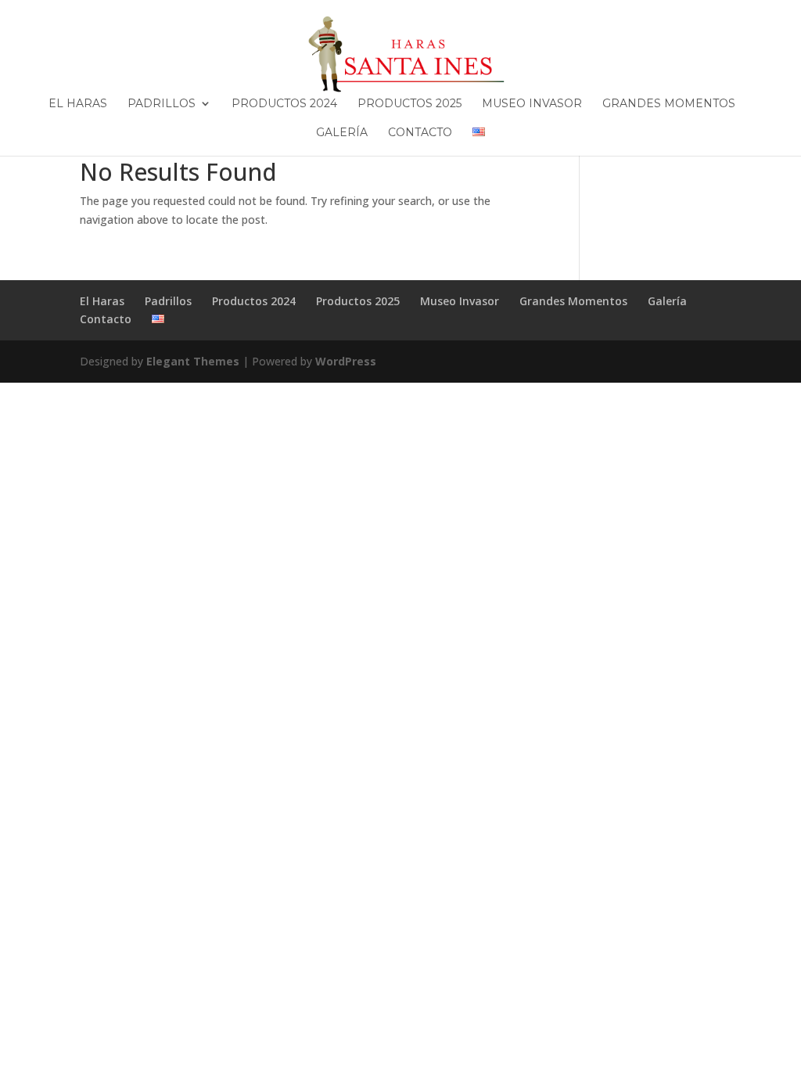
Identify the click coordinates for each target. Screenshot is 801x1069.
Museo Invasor (532, 104)
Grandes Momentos (668, 104)
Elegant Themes (192, 361)
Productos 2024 (284, 104)
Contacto (420, 133)
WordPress (345, 361)
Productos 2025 (409, 104)
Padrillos (162, 104)
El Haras (77, 104)
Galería (342, 133)
